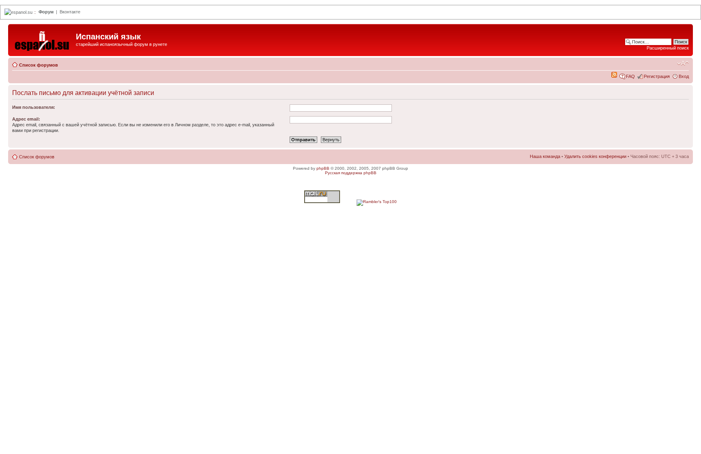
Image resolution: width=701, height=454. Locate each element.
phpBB (322, 168)
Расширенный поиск (668, 47)
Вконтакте (70, 11)
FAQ (630, 76)
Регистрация (657, 76)
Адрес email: (26, 119)
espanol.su (21, 12)
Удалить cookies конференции (595, 156)
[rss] (614, 76)
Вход (684, 76)
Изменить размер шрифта (683, 63)
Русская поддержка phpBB (350, 173)
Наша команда (545, 156)
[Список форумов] (43, 39)
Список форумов (38, 65)
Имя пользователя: (33, 107)
